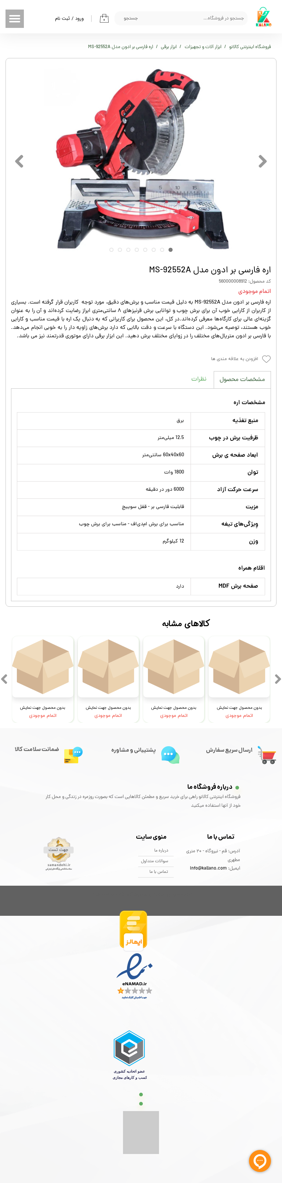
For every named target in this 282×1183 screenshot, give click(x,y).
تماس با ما (158, 872)
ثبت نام (62, 18)
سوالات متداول (154, 861)
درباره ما (161, 851)
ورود (79, 18)
